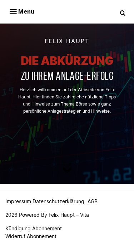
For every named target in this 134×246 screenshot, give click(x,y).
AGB (93, 201)
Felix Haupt (62, 215)
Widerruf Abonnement (30, 236)
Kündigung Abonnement (33, 228)
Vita (84, 215)
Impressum (18, 201)
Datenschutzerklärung (58, 201)
